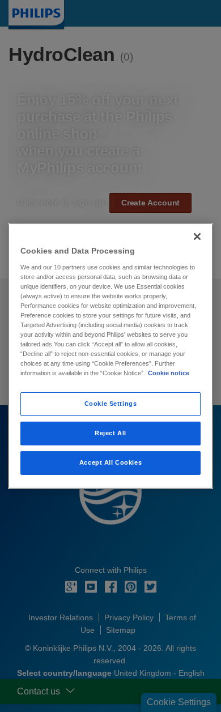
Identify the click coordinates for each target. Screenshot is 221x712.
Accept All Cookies (110, 462)
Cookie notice (168, 373)
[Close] (197, 236)
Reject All (110, 433)
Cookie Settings (110, 403)
